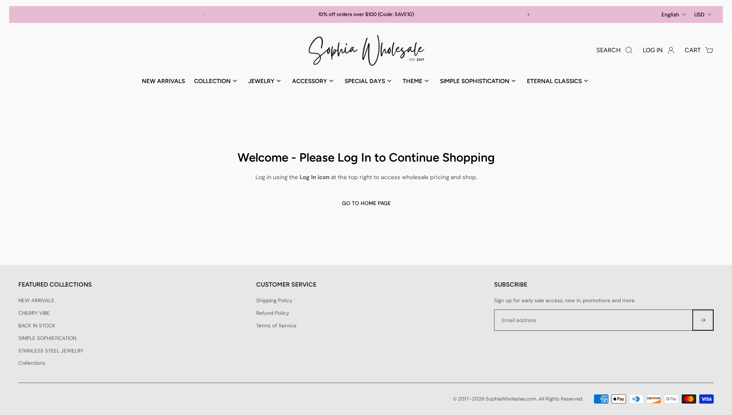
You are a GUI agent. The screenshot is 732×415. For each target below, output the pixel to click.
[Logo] (366, 50)
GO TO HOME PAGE (366, 203)
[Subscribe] (703, 320)
